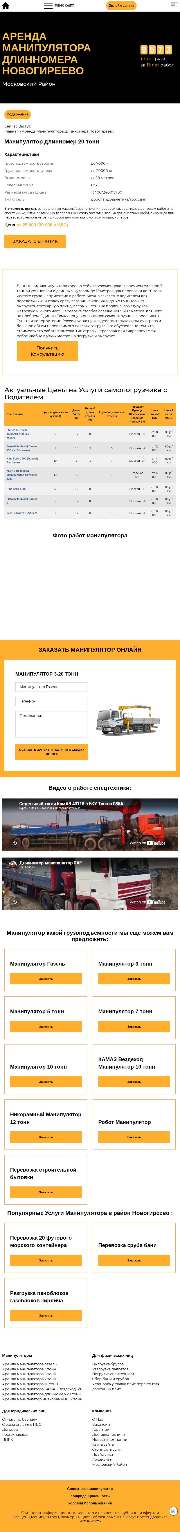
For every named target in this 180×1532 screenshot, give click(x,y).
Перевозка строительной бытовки (43, 1173)
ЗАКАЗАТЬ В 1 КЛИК (35, 241)
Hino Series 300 (16, 489)
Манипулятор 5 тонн (37, 1011)
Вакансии (101, 1424)
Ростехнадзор (15, 1434)
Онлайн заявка (121, 5)
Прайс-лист (102, 1454)
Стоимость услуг (107, 1449)
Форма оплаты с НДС (21, 1424)
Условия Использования (90, 1503)
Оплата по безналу (19, 1419)
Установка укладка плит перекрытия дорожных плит (125, 1386)
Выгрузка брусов (108, 1364)
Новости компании (109, 1440)
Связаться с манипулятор (90, 1489)
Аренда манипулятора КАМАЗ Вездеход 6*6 (42, 1389)
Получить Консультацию (47, 351)
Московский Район (109, 1464)
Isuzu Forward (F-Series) (22, 513)
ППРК (7, 1440)
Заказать (46, 978)
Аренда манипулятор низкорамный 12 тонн (42, 1399)
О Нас (97, 1419)
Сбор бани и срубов (110, 1379)
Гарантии (101, 1429)
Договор (10, 1429)
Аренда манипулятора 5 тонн (29, 1374)
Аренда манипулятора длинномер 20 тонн (41, 1394)
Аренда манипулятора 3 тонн (29, 1369)
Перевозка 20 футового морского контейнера (41, 1241)
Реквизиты (102, 1459)
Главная (11, 131)
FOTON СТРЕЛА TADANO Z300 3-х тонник (18, 433)
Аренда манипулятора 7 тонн (29, 1379)
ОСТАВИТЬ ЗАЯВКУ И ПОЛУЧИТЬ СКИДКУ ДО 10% (51, 752)
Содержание (18, 114)
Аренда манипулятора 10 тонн (30, 1384)
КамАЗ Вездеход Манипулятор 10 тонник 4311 (22, 474)
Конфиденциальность (90, 1496)
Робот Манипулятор (124, 1122)
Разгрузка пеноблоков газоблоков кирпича (39, 1296)
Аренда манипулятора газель (29, 1364)
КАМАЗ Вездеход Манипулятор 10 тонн (126, 1063)
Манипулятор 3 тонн (125, 964)
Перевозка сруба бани (127, 1245)
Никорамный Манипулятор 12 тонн (45, 1118)
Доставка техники (108, 1434)
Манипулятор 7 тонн (125, 1011)
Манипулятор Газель (37, 964)
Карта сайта (103, 1444)
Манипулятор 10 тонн (38, 1067)
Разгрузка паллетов (110, 1369)
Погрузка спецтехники (113, 1374)
